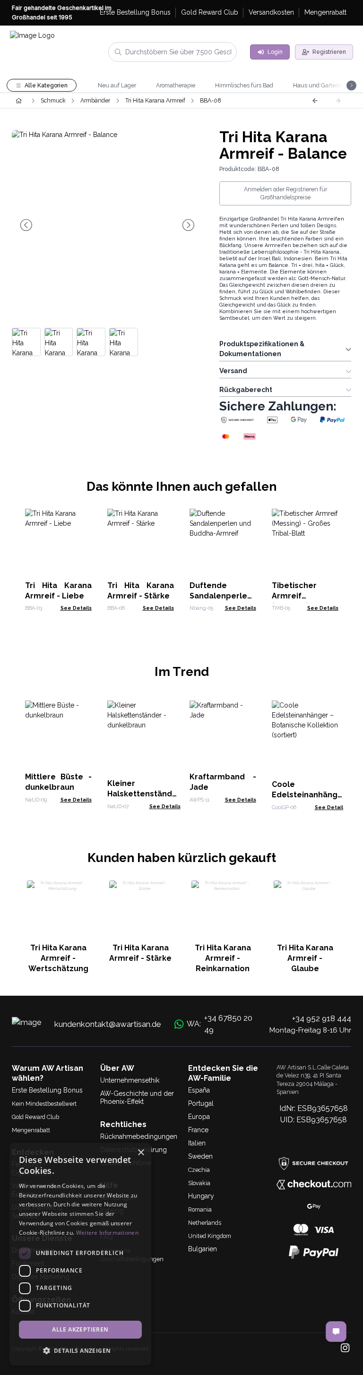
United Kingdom (209, 1235)
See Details (76, 608)
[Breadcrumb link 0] (18, 100)
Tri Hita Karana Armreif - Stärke (140, 953)
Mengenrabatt (31, 1130)
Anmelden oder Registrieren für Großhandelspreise (285, 193)
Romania (200, 1209)
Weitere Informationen (107, 1233)
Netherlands (204, 1222)
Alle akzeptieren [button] (80, 1329)
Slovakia (199, 1183)
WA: (219, 1024)
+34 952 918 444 (321, 1018)
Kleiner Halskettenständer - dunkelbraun (144, 794)
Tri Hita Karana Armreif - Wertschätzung (58, 958)
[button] (80, 1350)
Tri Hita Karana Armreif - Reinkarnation (223, 958)
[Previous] (315, 100)
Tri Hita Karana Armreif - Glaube (305, 958)
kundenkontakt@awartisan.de (107, 1024)
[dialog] (80, 1254)
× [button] (140, 1152)
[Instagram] (345, 1349)
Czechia (199, 1169)
